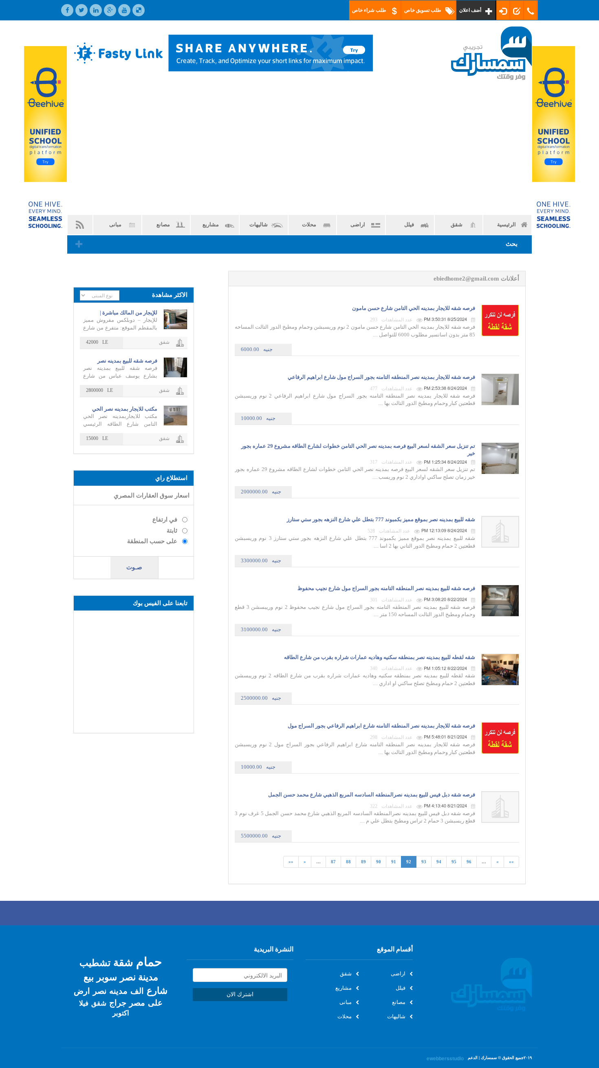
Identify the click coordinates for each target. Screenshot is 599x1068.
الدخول (503, 10)
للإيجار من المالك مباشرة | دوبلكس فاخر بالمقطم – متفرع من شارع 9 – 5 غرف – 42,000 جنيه (123, 313)
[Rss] (80, 225)
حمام (149, 961)
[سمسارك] (478, 53)
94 (438, 861)
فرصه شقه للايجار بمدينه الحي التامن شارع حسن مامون (413, 308)
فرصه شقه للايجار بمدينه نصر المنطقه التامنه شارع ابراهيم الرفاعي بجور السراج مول (381, 726)
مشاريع (211, 224)
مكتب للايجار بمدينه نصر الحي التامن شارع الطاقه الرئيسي (124, 409)
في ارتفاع (164, 519)
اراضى (357, 224)
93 (423, 861)
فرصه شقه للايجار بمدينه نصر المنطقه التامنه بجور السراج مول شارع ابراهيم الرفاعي (381, 377)
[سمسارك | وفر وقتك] (478, 984)
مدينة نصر (139, 976)
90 (378, 861)
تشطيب (94, 962)
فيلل (409, 224)
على (155, 1002)
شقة (123, 961)
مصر (137, 1002)
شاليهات (258, 224)
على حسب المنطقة (152, 541)
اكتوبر (120, 1012)
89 (363, 861)
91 (393, 861)
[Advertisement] (299, 147)
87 (333, 861)
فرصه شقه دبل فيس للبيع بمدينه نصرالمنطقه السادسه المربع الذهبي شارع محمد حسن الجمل (371, 795)
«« (290, 861)
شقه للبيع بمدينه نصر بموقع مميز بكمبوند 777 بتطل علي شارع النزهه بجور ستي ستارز (381, 519)
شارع (157, 990)
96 (469, 861)
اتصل (531, 10)
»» (511, 861)
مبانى (115, 224)
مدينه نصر (110, 990)
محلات (309, 224)
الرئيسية (506, 224)
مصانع (163, 224)
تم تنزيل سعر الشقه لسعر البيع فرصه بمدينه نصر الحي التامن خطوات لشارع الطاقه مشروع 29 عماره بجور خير (358, 449)
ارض (82, 990)
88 (348, 861)
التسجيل (517, 10)
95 (453, 861)
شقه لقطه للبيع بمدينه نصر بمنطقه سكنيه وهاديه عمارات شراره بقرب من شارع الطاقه (379, 657)
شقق (456, 224)
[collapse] (78, 245)
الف (137, 990)
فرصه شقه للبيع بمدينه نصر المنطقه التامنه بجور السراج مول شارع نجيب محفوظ (386, 588)
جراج (117, 1002)
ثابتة (172, 530)
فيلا (83, 1003)
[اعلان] (45, 148)
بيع (89, 976)
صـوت (134, 567)
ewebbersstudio (445, 1058)
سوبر (107, 976)
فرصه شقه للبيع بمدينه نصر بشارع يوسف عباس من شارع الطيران (124, 361)
